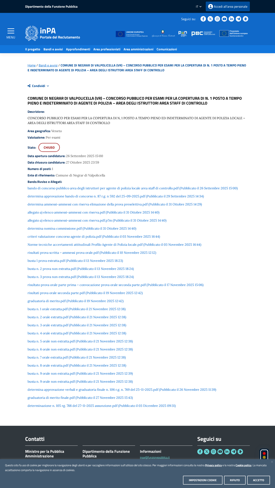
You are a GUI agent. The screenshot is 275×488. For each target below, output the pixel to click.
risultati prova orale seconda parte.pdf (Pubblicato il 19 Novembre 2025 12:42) (85, 293)
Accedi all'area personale (230, 6)
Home (32, 65)
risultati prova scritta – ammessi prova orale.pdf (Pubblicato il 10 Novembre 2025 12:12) (92, 253)
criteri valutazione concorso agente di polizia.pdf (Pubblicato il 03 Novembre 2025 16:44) (94, 236)
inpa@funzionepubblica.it (155, 457)
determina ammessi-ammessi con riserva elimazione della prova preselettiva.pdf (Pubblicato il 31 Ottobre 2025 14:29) (115, 204)
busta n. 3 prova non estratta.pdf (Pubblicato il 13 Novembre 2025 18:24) (81, 277)
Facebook (203, 19)
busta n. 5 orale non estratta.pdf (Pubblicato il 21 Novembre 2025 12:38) (80, 341)
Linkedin (231, 19)
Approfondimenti (78, 49)
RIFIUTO (235, 480)
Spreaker (245, 19)
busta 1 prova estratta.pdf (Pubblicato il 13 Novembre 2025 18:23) (75, 261)
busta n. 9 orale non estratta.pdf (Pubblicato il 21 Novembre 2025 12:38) (80, 381)
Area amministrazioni (138, 49)
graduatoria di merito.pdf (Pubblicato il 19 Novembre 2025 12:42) (76, 301)
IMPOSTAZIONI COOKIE (203, 480)
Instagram (217, 19)
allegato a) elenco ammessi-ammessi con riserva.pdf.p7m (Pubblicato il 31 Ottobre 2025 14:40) (97, 220)
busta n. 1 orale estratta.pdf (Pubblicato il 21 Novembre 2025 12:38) (77, 309)
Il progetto (32, 49)
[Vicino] (272, 462)
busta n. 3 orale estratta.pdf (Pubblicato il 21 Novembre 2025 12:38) (77, 325)
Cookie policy (243, 465)
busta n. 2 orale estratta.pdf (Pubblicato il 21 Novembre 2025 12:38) (77, 317)
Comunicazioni (167, 49)
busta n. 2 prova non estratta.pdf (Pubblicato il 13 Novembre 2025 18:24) (81, 269)
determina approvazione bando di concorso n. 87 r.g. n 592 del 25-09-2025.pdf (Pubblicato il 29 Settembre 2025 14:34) (116, 196)
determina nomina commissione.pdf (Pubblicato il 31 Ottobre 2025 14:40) (82, 228)
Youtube (224, 19)
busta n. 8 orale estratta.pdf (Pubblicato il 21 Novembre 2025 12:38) (77, 365)
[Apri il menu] (11, 31)
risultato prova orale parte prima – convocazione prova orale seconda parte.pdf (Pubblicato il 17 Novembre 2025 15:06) (116, 285)
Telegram (238, 19)
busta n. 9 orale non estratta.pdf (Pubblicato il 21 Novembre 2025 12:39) (80, 373)
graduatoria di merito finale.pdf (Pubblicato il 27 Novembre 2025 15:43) (80, 398)
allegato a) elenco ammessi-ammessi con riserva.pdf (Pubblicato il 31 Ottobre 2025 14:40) (93, 212)
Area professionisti (106, 49)
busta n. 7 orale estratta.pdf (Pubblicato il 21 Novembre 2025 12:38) (77, 357)
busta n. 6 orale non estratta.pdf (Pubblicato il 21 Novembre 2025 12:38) (80, 349)
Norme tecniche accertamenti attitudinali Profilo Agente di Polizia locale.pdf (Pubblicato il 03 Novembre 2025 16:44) (114, 244)
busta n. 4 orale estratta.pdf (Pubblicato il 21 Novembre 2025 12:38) (77, 333)
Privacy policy (213, 465)
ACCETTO (258, 480)
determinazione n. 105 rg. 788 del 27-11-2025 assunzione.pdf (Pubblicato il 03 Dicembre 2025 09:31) (102, 406)
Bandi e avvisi (53, 49)
